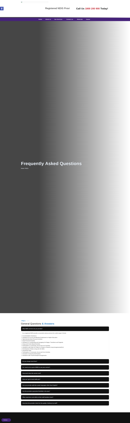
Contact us (69, 19)
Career (88, 19)
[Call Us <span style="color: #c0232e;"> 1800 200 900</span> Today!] (73, 8)
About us (48, 19)
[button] (65, 329)
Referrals (80, 19)
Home (40, 19)
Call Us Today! (92, 8)
